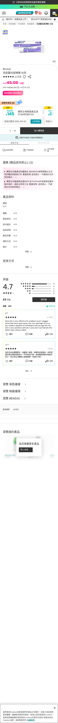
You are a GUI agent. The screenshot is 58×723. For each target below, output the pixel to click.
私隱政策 (30, 720)
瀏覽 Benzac (12, 398)
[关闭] (55, 708)
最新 (10, 306)
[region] (29, 713)
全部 (4, 306)
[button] (54, 13)
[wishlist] (24, 77)
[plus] (15, 130)
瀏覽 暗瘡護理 (12, 391)
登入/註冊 (24, 450)
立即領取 (36, 121)
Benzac (7, 69)
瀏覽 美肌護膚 (12, 384)
